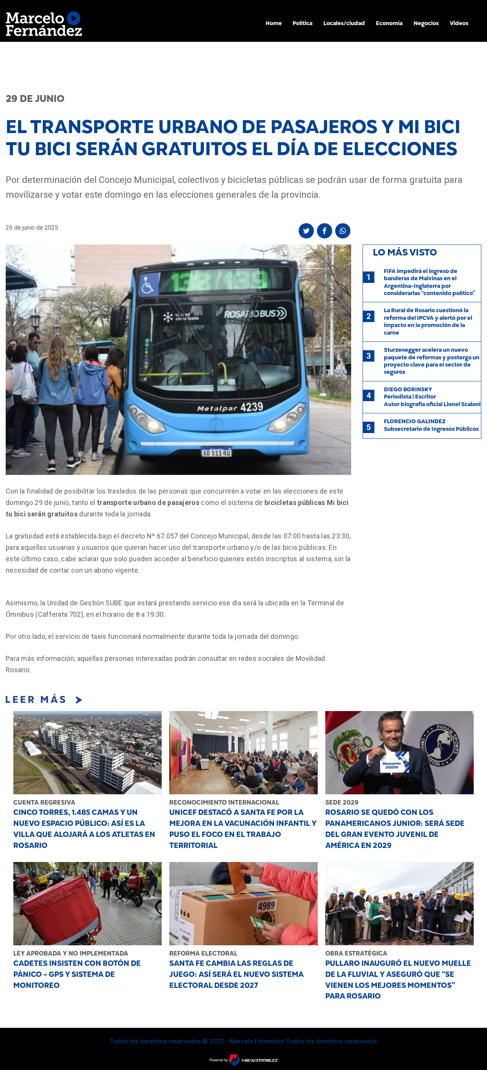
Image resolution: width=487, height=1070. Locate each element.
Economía (389, 23)
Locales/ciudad (344, 23)
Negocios (426, 23)
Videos (459, 23)
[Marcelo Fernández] (44, 26)
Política (302, 23)
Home (274, 23)
